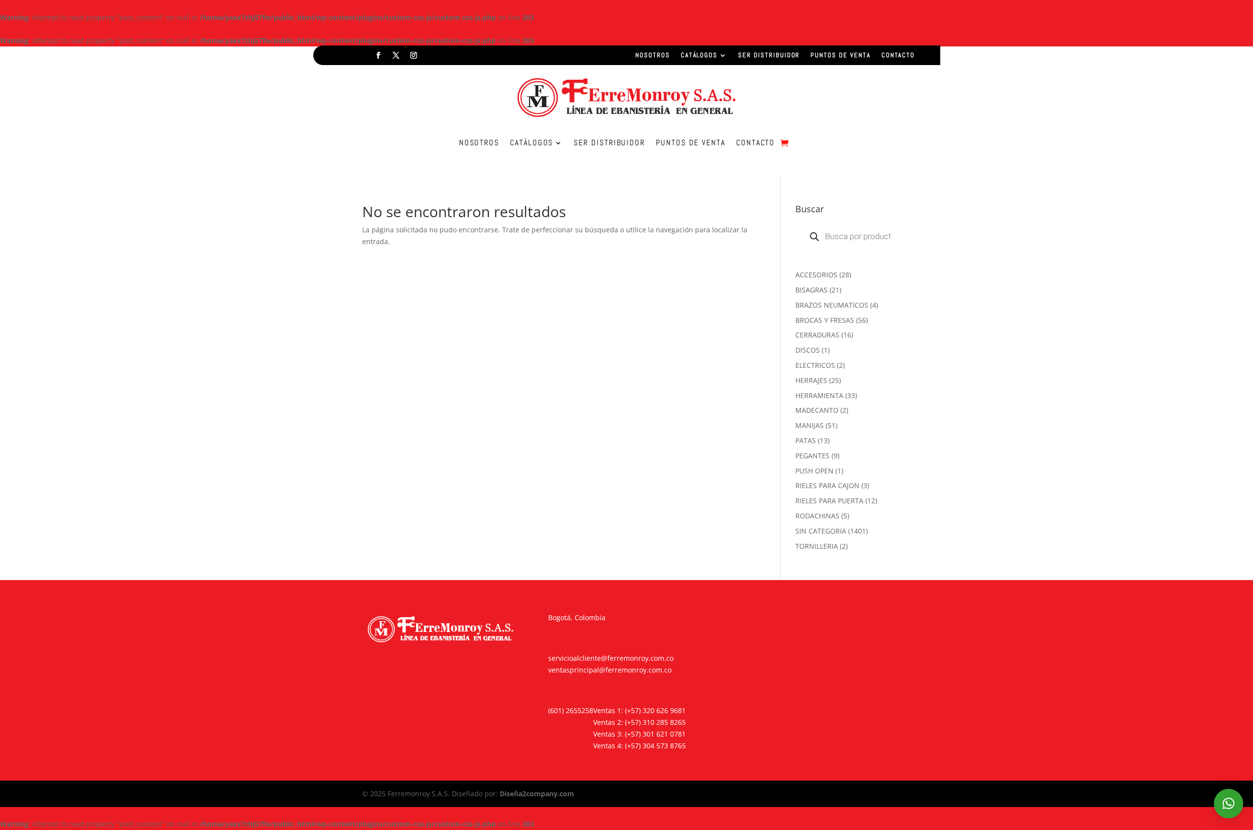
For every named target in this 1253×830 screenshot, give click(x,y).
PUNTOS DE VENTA (840, 55)
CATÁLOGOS (699, 55)
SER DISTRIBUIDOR (769, 55)
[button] (1228, 803)
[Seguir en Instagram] (413, 55)
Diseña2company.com (537, 793)
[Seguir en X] (396, 55)
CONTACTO (898, 55)
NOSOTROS (652, 55)
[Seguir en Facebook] (378, 55)
